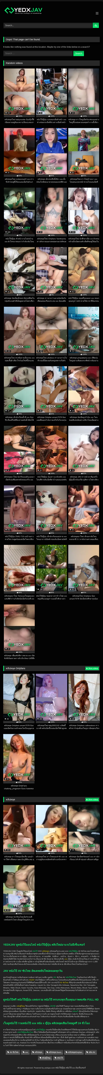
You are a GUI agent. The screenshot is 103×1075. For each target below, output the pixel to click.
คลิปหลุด (38, 1052)
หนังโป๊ (35, 951)
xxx (26, 1052)
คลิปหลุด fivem (55, 1052)
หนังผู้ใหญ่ (46, 1058)
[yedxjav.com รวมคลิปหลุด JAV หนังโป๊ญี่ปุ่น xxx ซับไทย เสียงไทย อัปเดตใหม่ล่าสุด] (51, 11)
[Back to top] (95, 1057)
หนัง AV (92, 1052)
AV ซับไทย (14, 1052)
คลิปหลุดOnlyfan (75, 1052)
